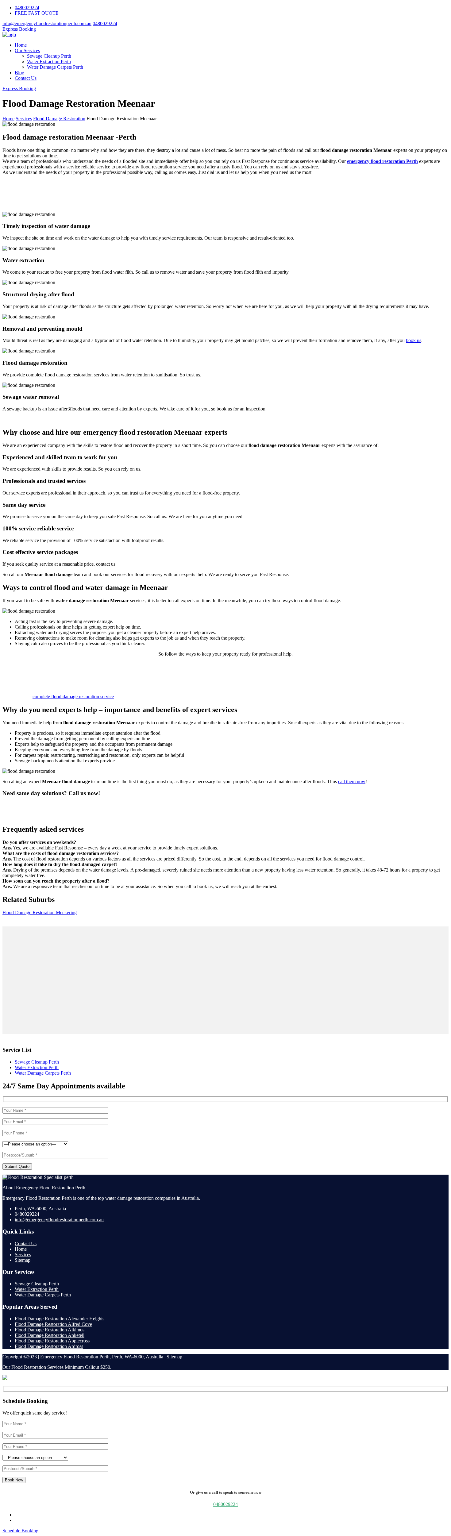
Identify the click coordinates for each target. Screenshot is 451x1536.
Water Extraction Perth (49, 61)
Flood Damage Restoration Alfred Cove (53, 1324)
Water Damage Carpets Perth (55, 67)
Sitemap (22, 1260)
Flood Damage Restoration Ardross (49, 1346)
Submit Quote (17, 1166)
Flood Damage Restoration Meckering (39, 912)
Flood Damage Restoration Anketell (49, 1335)
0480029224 (27, 7)
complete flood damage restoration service (73, 696)
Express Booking (19, 29)
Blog (19, 72)
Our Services (27, 50)
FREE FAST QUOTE (37, 13)
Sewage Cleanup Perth (49, 56)
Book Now (14, 1480)
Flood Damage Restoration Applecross (52, 1340)
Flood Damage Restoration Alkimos (49, 1329)
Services (23, 1254)
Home (21, 45)
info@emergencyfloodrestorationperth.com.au (46, 23)
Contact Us (26, 78)
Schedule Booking (20, 1530)
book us (413, 340)
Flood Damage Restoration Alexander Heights (59, 1318)
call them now (351, 781)
